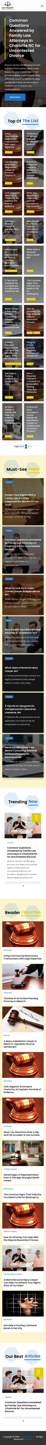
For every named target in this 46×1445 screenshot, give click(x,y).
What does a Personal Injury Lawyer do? (33, 253)
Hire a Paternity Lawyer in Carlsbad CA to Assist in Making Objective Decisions (33, 383)
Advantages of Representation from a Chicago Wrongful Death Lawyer (12, 257)
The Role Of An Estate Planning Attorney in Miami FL (32, 139)
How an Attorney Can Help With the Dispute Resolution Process (34, 315)
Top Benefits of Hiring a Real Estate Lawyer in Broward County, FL (11, 168)
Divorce (29, 183)
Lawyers (30, 240)
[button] (23, 885)
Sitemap (28, 1439)
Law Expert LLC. (28, 1436)
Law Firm (8, 183)
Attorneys (8, 152)
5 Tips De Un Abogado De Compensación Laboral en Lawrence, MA (12, 286)
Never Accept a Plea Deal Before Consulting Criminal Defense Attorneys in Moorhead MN (12, 318)
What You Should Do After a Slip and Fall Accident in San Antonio (33, 199)
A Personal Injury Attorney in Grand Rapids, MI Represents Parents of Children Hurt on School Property (33, 419)
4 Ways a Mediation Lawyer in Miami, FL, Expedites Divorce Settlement (32, 169)
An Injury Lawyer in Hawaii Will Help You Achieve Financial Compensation (12, 416)
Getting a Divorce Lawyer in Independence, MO (12, 226)
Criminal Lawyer (10, 271)
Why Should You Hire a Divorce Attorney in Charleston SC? (33, 228)
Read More (15, 97)
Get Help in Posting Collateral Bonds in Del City (11, 379)
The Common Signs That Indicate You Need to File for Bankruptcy (34, 287)
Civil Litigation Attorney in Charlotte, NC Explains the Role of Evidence (12, 199)
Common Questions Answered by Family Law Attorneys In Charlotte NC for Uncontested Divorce (25, 38)
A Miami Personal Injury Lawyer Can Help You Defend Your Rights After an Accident (12, 350)
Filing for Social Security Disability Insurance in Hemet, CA (33, 349)
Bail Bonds (9, 397)
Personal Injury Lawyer (13, 364)
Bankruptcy (31, 299)
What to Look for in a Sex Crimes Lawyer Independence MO (22, 591)
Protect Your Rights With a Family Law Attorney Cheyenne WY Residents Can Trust (22, 499)
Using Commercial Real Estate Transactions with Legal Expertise (12, 140)
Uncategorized (10, 240)
